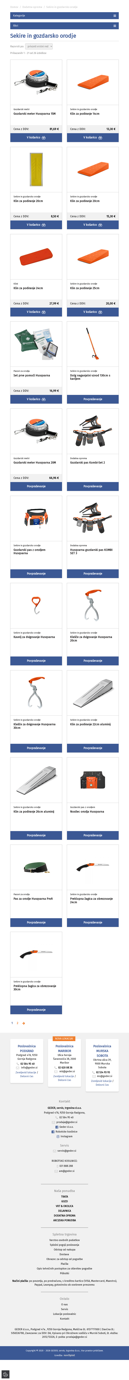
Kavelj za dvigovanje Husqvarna (34, 637)
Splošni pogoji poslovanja (64, 1244)
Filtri (15, 25)
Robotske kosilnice (66, 1131)
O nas (64, 1304)
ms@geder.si (104, 1076)
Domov (14, 7)
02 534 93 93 (103, 1072)
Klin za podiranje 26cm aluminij (34, 811)
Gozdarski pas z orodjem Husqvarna (29, 551)
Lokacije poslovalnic (64, 1313)
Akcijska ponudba (64, 1220)
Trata (64, 1196)
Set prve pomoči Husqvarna (32, 375)
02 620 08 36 (65, 1067)
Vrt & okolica (64, 1206)
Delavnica (64, 1210)
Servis (64, 1309)
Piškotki (64, 1273)
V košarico (34, 137)
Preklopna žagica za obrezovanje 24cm (91, 900)
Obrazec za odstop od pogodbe (64, 1259)
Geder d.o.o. (66, 1126)
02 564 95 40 (27, 1063)
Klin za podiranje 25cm (84, 288)
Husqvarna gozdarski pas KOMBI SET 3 (91, 551)
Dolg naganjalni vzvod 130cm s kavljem (90, 377)
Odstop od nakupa (64, 1249)
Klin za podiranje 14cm (84, 113)
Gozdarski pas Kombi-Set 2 (87, 462)
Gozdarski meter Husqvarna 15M (35, 113)
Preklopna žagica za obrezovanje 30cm (35, 987)
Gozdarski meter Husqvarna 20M (35, 462)
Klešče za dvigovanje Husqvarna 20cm (91, 638)
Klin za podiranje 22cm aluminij (90, 724)
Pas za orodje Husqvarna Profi (33, 898)
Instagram (67, 1136)
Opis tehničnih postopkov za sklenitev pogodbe (64, 1268)
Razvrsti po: (17, 46)
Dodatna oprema (32, 7)
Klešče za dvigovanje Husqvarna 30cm (35, 726)
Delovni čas (26, 1076)
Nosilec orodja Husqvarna (87, 811)
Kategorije (19, 15)
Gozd (64, 1201)
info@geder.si (28, 1067)
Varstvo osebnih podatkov (64, 1240)
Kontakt (64, 1318)
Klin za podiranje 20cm (28, 201)
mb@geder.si (67, 1071)
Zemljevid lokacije (26, 1072)
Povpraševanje (93, 399)
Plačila (64, 1263)
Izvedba (58, 1355)
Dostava (64, 1254)
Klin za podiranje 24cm (28, 288)
